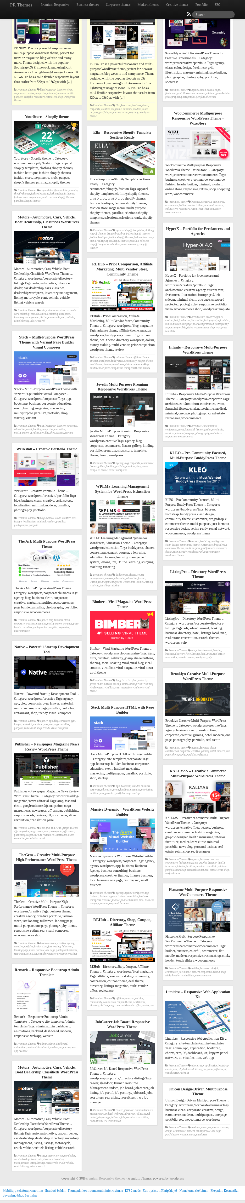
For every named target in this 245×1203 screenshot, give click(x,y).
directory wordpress (113, 364)
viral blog (148, 684)
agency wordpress (134, 892)
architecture (198, 317)
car (61, 1155)
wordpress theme (174, 555)
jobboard (115, 1117)
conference (171, 429)
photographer (172, 96)
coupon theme (145, 360)
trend (112, 470)
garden (207, 429)
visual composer (59, 728)
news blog (180, 869)
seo (55, 96)
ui (225, 1069)
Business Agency (108, 896)
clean (69, 89)
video (190, 327)
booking (217, 650)
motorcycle (54, 317)
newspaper (56, 831)
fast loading (54, 946)
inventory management (26, 317)
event (29, 429)
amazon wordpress (100, 360)
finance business (129, 900)
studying (94, 585)
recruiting (143, 1117)
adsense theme (124, 357)
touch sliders (187, 975)
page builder (223, 93)
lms (133, 582)
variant (69, 432)
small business (121, 903)
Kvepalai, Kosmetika (225, 1191)
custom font (171, 320)
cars (33, 313)
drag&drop (219, 544)
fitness (199, 429)
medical (169, 433)
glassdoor (129, 1110)
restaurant (30, 728)
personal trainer (195, 869)
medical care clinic (206, 866)
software (218, 1069)
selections (115, 244)
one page (187, 324)
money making (141, 364)
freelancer (170, 93)
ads (193, 650)
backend (32, 1047)
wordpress (121, 470)
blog (42, 89)
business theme (48, 943)
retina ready (180, 551)
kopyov (202, 1069)
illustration (189, 93)
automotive (52, 310)
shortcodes (61, 834)
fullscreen (67, 946)
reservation (171, 657)
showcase (211, 96)
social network (195, 551)
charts (168, 1069)
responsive (39, 96)
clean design (172, 544)
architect (196, 426)
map (209, 653)
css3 (74, 518)
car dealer (71, 310)
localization (29, 521)
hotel (188, 653)
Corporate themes (118, 5)
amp (42, 828)
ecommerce (171, 205)
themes (191, 657)
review (146, 368)
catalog (139, 998)
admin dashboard (57, 1043)
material (27, 724)
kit (196, 1069)
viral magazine (123, 687)
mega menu (35, 197)
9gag (118, 680)
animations (20, 1047)
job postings (103, 1117)
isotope (18, 521)
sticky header (172, 975)
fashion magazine (188, 862)
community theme (190, 544)
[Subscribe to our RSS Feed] (188, 15)
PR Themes (21, 4)
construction (172, 751)
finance (115, 900)
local (203, 653)
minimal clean (173, 324)
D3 (179, 1069)
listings (196, 653)
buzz (124, 680)
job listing (141, 1113)
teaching (105, 585)
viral (140, 684)
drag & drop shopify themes (135, 233)
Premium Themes (26, 89)
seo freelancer (172, 873)
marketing (59, 429)
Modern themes (148, 5)
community (130, 360)
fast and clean (53, 828)
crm (175, 1069)
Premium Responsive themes (106, 1178)
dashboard (43, 1047)
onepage (190, 433)
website (23, 1051)
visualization (172, 1072)
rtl (53, 834)
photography (188, 96)
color (209, 90)
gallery (101, 466)
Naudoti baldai (55, 1191)
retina (49, 96)
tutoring (115, 585)
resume (104, 903)
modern (61, 93)
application (211, 1065)
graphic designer (208, 862)
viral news (138, 687)
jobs (123, 1117)
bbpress (195, 541)
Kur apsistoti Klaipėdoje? (160, 1191)
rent (63, 317)
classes (132, 574)
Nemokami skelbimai (193, 1191)
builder (136, 786)
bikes (62, 310)
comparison (109, 1002)
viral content (97, 687)
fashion (183, 205)
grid (179, 93)
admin (43, 1043)
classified (41, 313)
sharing (117, 684)
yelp (209, 657)
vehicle (70, 317)
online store (171, 208)
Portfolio (201, 5)
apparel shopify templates (54, 190)
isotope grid (210, 320)
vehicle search (37, 320)
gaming (205, 751)
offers (138, 1005)
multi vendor (97, 368)
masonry (200, 93)
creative (30, 93)
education (19, 429)
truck (62, 1162)
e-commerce (217, 201)
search (182, 657)
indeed (109, 1113)
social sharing (129, 684)
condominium (209, 426)
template (95, 470)
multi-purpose (192, 548)
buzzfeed (132, 680)
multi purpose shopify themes (58, 197)
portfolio (28, 96)
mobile (187, 972)
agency (195, 90)
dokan (128, 364)
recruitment (96, 1120)
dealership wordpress (58, 313)
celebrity (143, 680)
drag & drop (113, 233)
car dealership (22, 313)
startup (60, 432)
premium (130, 466)
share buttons (104, 684)
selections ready (130, 244)
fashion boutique (40, 193)
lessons (126, 582)
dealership (36, 1159)
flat (181, 972)
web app (184, 1072)
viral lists (109, 687)
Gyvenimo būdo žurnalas (20, 1195)
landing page (21, 950)
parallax (18, 200)
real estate (216, 433)
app (42, 425)
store (218, 208)
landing (37, 429)
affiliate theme (141, 357)
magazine (40, 93)
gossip (93, 684)
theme (104, 470)
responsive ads (34, 834)
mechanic (217, 429)
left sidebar (223, 320)
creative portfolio (23, 946)
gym (73, 720)
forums (141, 578)
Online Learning (144, 582)
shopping (209, 208)
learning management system (106, 582)
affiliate (120, 998)
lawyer (18, 724)
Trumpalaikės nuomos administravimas (95, 1191)
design (216, 90)
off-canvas (68, 831)
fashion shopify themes (62, 193)
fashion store (21, 197)
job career (129, 1113)
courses (109, 578)
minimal (51, 93)
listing (43, 317)
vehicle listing (21, 320)
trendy (46, 728)
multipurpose (21, 432)
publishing (19, 834)
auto (42, 310)
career (119, 1110)
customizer (206, 544)
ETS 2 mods (132, 1191)
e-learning (119, 578)
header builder (195, 205)
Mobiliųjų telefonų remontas (23, 1191)
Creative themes (177, 5)
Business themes (88, 5)
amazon (129, 998)
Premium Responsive (55, 5)
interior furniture (186, 866)
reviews (47, 834)
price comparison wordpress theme (123, 368)
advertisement (204, 650)
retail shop (223, 869)
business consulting (128, 896)
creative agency (214, 317)
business (61, 89)
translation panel (35, 838)
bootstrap (50, 89)
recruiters (131, 1117)
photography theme (66, 950)
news (47, 831)
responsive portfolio (175, 327)
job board (118, 1113)
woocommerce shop (204, 327)
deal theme (96, 364)
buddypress (117, 360)
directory (180, 653)
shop (60, 96)
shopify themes (32, 200)
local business (146, 900)
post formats (208, 548)
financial (190, 429)
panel (210, 1069)
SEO (217, 5)
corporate (19, 93)
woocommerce (173, 212)
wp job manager (112, 1120)
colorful (214, 968)
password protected (203, 324)
